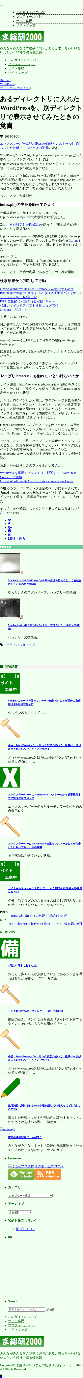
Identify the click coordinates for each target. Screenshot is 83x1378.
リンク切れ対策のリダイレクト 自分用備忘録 (35, 1011)
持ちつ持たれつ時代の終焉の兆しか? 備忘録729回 (45, 923)
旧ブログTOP (25, 1229)
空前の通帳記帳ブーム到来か (25, 1137)
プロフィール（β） (30, 16)
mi (76, 240)
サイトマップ (25, 25)
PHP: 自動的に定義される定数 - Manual (27, 301)
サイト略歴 (24, 21)
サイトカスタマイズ (20, 644)
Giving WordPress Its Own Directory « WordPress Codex (37, 289)
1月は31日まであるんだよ (23, 965)
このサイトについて (30, 12)
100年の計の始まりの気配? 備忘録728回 (37, 916)
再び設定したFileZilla (25, 224)
